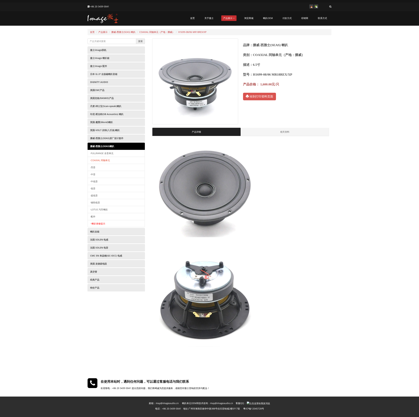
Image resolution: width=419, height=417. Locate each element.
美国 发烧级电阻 (98, 263)
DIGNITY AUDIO (99, 82)
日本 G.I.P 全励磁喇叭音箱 (103, 74)
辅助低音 (95, 202)
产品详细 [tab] (196, 131)
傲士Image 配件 (98, 66)
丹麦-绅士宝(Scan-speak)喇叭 (105, 106)
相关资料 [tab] (284, 131)
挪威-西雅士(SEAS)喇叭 (102, 146)
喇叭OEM (268, 18)
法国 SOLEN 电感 (99, 239)
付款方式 (287, 18)
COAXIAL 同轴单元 (100, 160)
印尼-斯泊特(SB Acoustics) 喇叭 (107, 114)
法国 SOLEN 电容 (99, 247)
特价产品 (94, 287)
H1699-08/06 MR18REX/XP (192, 32)
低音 (92, 188)
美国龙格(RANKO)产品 (102, 98)
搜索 (140, 41)
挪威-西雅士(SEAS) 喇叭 (123, 32)
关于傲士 (209, 18)
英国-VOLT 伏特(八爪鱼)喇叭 (105, 130)
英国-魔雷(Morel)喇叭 (101, 122)
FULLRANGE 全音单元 (101, 153)
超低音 (94, 195)
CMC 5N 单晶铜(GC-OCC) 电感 (106, 255)
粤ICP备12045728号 (253, 408)
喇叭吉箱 (94, 231)
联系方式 (322, 18)
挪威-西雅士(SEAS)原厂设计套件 (106, 138)
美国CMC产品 (97, 90)
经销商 (304, 18)
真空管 (93, 271)
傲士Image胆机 (98, 50)
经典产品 (94, 279)
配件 (92, 216)
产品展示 (228, 18)
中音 (92, 174)
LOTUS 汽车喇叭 (99, 209)
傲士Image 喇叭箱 (99, 58)
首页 (192, 18)
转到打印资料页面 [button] (261, 96)
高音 (92, 167)
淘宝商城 (248, 18)
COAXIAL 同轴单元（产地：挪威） (156, 32)
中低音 (94, 181)
